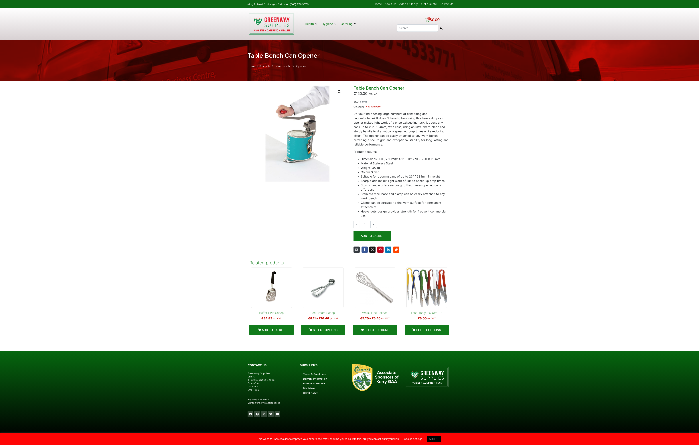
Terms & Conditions (314, 374)
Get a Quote (429, 4)
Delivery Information (315, 378)
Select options (325, 330)
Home (378, 4)
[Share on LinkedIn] (388, 250)
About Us (390, 4)
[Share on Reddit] (396, 250)
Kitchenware (373, 106)
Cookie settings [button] (413, 438)
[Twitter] (271, 414)
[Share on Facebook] (365, 250)
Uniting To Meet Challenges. (262, 4)
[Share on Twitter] (372, 250)
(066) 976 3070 (259, 399)
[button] (311, 24)
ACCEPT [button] (434, 439)
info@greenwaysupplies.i (264, 402)
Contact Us (446, 4)
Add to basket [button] (273, 330)
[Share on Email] (357, 250)
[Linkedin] (250, 414)
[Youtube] (277, 414)
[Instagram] (264, 414)
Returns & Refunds (314, 383)
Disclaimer (309, 388)
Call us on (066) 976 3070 (293, 4)
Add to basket (372, 236)
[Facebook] (257, 414)
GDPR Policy (310, 393)
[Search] (441, 28)
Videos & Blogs (408, 4)
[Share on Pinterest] (380, 250)
